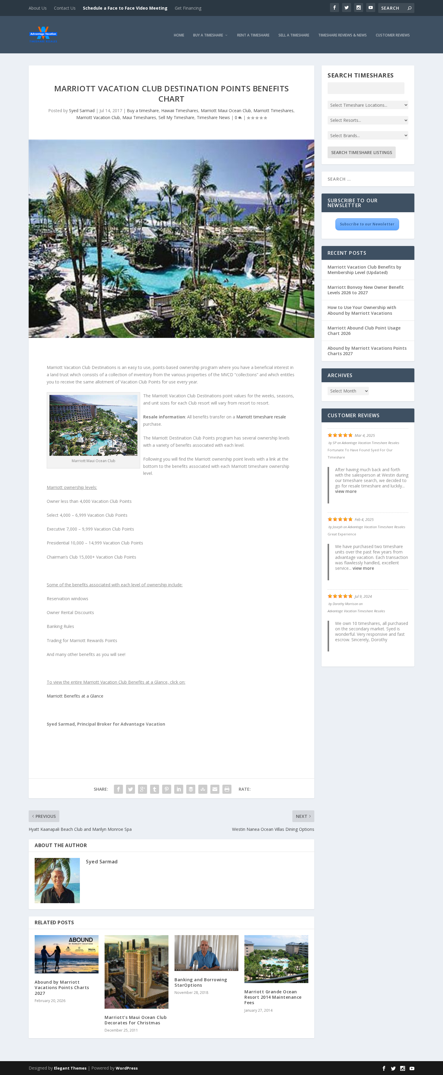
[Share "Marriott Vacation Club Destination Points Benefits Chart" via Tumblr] (155, 789)
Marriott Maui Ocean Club (226, 110)
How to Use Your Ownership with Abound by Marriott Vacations (362, 310)
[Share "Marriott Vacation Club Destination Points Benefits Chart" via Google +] (143, 789)
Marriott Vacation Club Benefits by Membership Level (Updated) (364, 269)
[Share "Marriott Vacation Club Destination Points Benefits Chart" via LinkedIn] (179, 789)
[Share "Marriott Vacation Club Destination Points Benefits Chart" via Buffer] (191, 789)
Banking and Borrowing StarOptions (200, 982)
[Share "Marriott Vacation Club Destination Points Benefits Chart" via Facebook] (118, 789)
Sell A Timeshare (293, 35)
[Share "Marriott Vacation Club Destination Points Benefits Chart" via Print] (227, 789)
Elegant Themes (70, 1068)
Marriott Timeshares (273, 110)
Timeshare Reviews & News (342, 35)
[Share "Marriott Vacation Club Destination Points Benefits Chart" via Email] (215, 789)
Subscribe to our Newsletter (367, 224)
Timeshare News (213, 117)
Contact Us (65, 8)
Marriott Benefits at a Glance (75, 696)
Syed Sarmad (82, 110)
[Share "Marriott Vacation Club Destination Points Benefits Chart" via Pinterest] (167, 789)
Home (179, 35)
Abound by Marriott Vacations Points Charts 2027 (62, 987)
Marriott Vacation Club (98, 117)
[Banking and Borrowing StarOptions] (206, 953)
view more (346, 491)
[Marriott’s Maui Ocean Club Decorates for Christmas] (136, 972)
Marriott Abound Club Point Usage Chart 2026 (364, 330)
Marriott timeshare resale (261, 417)
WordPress (127, 1068)
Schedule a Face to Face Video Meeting (125, 8)
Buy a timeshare (143, 110)
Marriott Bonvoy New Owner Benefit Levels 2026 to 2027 (366, 289)
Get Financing (188, 8)
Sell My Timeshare (176, 117)
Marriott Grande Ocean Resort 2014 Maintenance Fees (273, 997)
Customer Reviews (393, 35)
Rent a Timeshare (253, 35)
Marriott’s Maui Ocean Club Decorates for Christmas (136, 1020)
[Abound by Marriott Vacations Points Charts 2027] (67, 954)
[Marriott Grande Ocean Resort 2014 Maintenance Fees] (276, 959)
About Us (38, 8)
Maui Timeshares (139, 117)
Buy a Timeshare (208, 35)
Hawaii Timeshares (179, 110)
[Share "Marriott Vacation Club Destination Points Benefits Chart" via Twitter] (130, 789)
